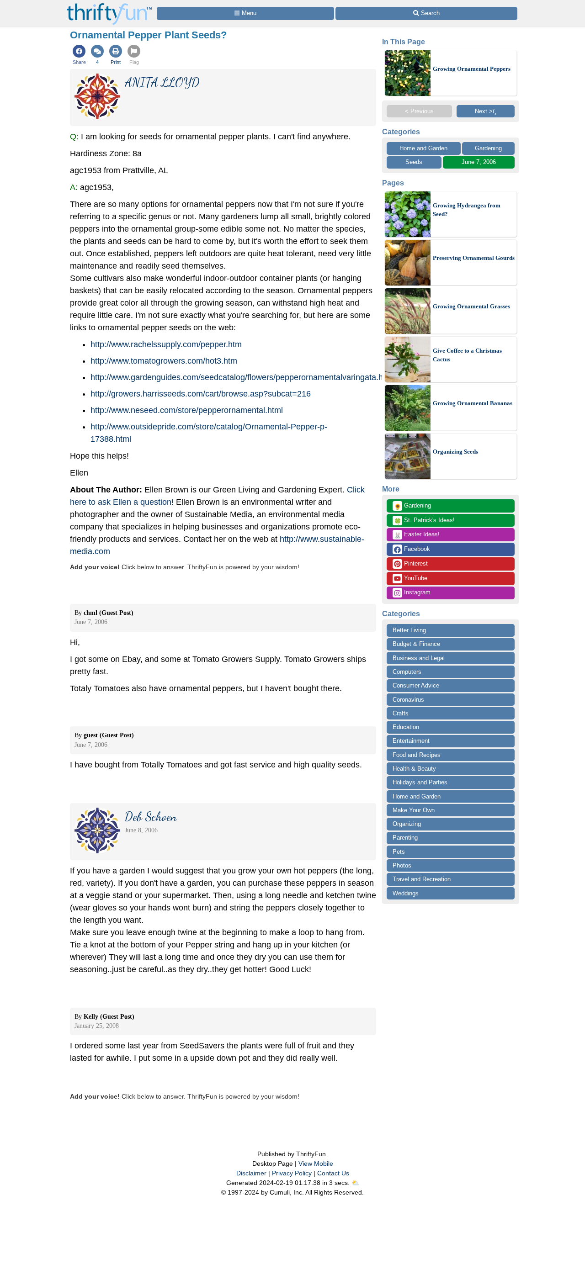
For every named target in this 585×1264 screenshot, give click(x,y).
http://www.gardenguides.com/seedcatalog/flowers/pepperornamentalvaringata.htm (241, 377)
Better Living (409, 630)
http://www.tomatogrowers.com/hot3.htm (163, 360)
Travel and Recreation (422, 879)
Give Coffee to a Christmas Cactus (467, 355)
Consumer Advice (416, 685)
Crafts (401, 713)
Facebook (416, 548)
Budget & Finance (416, 643)
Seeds (413, 162)
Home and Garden (423, 148)
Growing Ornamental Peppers (472, 68)
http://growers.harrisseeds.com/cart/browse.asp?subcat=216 (200, 393)
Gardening (488, 148)
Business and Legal (419, 658)
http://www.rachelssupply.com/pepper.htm (166, 344)
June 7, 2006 (479, 162)
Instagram (416, 592)
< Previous (419, 111)
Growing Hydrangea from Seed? (466, 210)
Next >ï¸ (485, 111)
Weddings (406, 893)
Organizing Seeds (455, 451)
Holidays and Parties (420, 782)
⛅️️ (355, 1182)
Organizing (407, 823)
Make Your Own (414, 810)
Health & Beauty (414, 768)
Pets (399, 851)
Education (406, 727)
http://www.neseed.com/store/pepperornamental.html (186, 410)
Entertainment (411, 740)
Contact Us (333, 1173)
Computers (407, 671)
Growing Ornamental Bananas (472, 403)
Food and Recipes (417, 754)
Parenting (405, 837)
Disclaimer (251, 1173)
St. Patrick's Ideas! (424, 521)
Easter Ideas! (417, 535)
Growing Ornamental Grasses (471, 306)
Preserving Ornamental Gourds (474, 257)
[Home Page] (109, 5)
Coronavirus (408, 699)
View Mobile (315, 1163)
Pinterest (415, 563)
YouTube (414, 578)
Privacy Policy (292, 1173)
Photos (402, 865)
